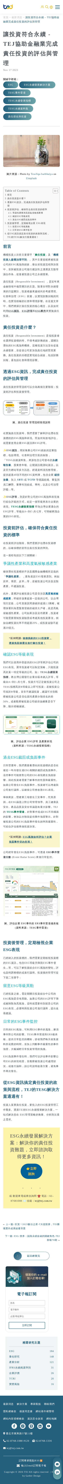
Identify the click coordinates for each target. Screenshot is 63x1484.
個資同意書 (26, 1411)
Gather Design (33, 1476)
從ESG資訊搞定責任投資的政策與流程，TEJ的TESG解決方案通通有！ (28, 235)
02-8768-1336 (43, 1441)
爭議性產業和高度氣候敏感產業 (28, 213)
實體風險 (31, 1384)
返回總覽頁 (33, 1256)
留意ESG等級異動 (21, 226)
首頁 (6, 17)
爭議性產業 (12, 576)
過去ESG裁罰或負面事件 (24, 219)
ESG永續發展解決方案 (37, 84)
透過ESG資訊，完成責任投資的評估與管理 (28, 204)
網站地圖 (51, 1418)
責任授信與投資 (17, 116)
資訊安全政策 (35, 1418)
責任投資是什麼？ (16, 198)
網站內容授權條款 (13, 1418)
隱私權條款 (9, 1411)
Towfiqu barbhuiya (42, 174)
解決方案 (22, 1404)
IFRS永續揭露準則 (31, 1367)
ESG (10, 84)
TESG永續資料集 (18, 108)
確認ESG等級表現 (21, 216)
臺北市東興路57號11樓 (19, 1433)
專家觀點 (35, 1404)
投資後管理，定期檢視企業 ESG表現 (26, 223)
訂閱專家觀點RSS (29, 1460)
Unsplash (31, 178)
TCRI (31, 1378)
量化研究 (31, 1356)
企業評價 (31, 1373)
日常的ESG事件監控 (22, 230)
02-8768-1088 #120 (17, 1441)
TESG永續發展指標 (19, 100)
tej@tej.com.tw (43, 1201)
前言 (9, 195)
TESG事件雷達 (17, 92)
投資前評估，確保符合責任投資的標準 (27, 209)
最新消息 (17, 17)
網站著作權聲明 (45, 1411)
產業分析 (31, 1362)
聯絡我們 (49, 1404)
